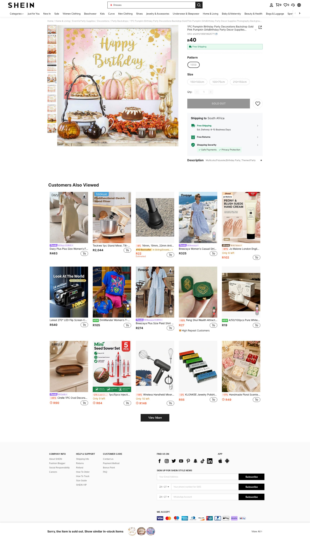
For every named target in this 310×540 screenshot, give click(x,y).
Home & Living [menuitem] (210, 13)
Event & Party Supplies (83, 21)
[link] (278, 5)
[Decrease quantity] (197, 92)
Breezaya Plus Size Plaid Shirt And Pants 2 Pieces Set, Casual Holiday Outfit (155, 323)
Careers (53, 472)
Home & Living (62, 21)
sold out (219, 103)
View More (155, 417)
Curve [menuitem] (111, 13)
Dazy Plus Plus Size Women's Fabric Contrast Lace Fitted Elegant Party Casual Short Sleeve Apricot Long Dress (69, 248)
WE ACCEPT (163, 512)
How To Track (82, 476)
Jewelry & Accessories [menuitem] (157, 13)
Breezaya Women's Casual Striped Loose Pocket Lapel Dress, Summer (198, 248)
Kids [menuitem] (102, 13)
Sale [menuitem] (56, 13)
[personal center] (271, 5)
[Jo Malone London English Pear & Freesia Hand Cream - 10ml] (241, 217)
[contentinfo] (210, 518)
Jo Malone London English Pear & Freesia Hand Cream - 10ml (241, 248)
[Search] (199, 5)
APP (220, 454)
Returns (80, 463)
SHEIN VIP (81, 485)
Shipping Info (82, 459)
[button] (293, 5)
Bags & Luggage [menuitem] (275, 13)
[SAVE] (258, 103)
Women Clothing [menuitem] (72, 13)
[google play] (227, 462)
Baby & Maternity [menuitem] (231, 13)
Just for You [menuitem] (34, 13)
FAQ (105, 472)
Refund (79, 467)
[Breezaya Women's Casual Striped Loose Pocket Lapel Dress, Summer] (198, 217)
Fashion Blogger (57, 463)
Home (50, 21)
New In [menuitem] (47, 13)
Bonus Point (109, 467)
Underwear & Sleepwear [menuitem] (186, 13)
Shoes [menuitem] (139, 13)
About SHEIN (55, 459)
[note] (195, 330)
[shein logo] (21, 5)
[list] (185, 461)
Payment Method (111, 463)
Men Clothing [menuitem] (125, 13)
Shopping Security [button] (206, 145)
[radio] (193, 65)
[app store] (220, 462)
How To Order (83, 472)
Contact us (108, 459)
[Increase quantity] (210, 92)
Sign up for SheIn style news (174, 470)
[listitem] (69, 226)
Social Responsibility (59, 467)
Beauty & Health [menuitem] (253, 13)
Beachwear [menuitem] (90, 13)
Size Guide (81, 480)
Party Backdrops (119, 21)
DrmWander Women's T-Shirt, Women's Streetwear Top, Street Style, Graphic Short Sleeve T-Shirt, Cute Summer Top (112, 320)
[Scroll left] (295, 13)
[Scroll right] (299, 13)
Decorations (103, 21)
